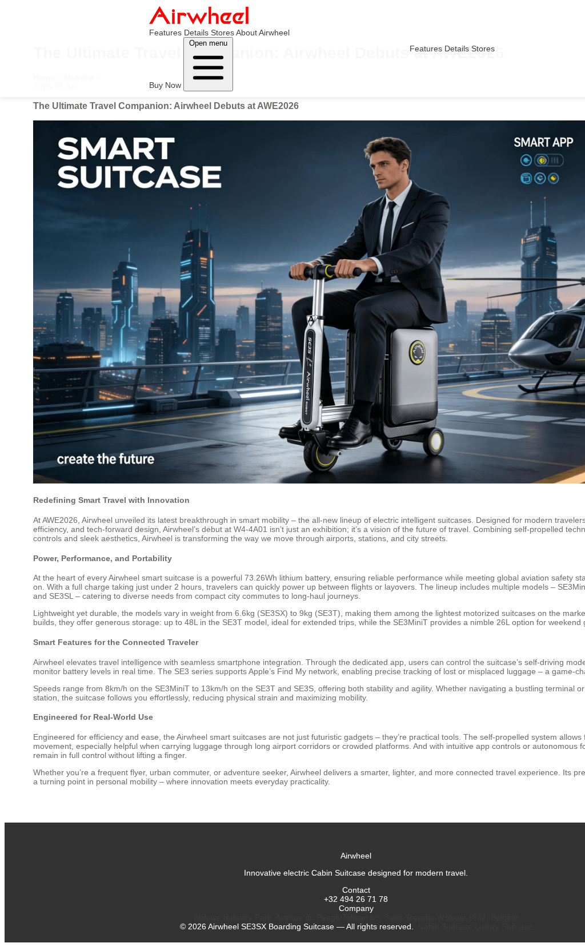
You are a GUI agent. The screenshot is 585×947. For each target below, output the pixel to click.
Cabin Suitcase (445, 926)
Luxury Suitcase (503, 926)
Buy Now (165, 85)
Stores (222, 32)
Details (196, 32)
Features (165, 32)
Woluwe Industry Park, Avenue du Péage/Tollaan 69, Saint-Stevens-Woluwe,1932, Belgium (356, 917)
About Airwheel (263, 32)
